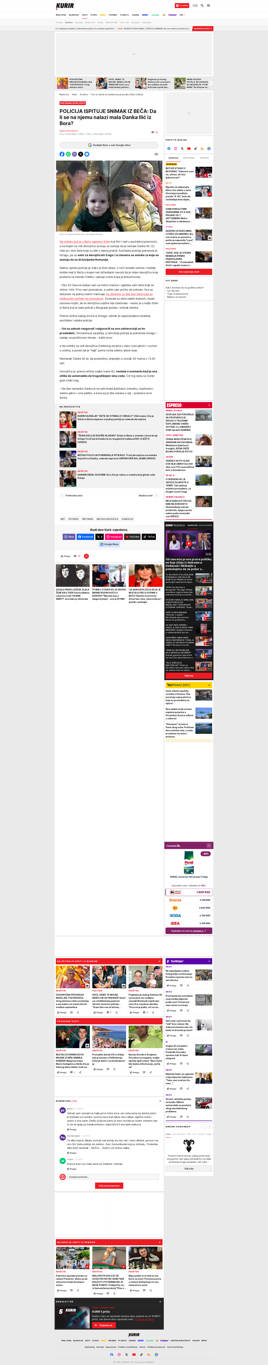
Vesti (74, 94)
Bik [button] (174, 1134)
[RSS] (202, 148)
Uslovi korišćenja (175, 1347)
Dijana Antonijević (69, 130)
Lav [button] (194, 1134)
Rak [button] (189, 1134)
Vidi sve (189, 675)
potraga (74, 519)
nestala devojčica (107, 519)
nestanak (87, 519)
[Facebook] (169, 148)
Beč (63, 519)
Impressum (111, 1347)
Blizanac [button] (181, 1134)
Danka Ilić (127, 519)
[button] (154, 132)
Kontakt (100, 1347)
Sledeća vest (146, 495)
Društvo (84, 94)
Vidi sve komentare (109, 1185)
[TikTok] (195, 148)
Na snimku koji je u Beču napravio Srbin (85, 241)
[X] (182, 148)
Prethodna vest (74, 495)
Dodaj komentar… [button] (79, 1177)
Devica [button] (201, 1134)
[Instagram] (175, 148)
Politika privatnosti (156, 1347)
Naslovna (64, 94)
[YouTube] (189, 148)
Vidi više (189, 1168)
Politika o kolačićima (127, 1347)
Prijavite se (106, 1325)
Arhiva (142, 1347)
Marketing (90, 1347)
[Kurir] (65, 6)
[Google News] (208, 148)
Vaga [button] (208, 1134)
